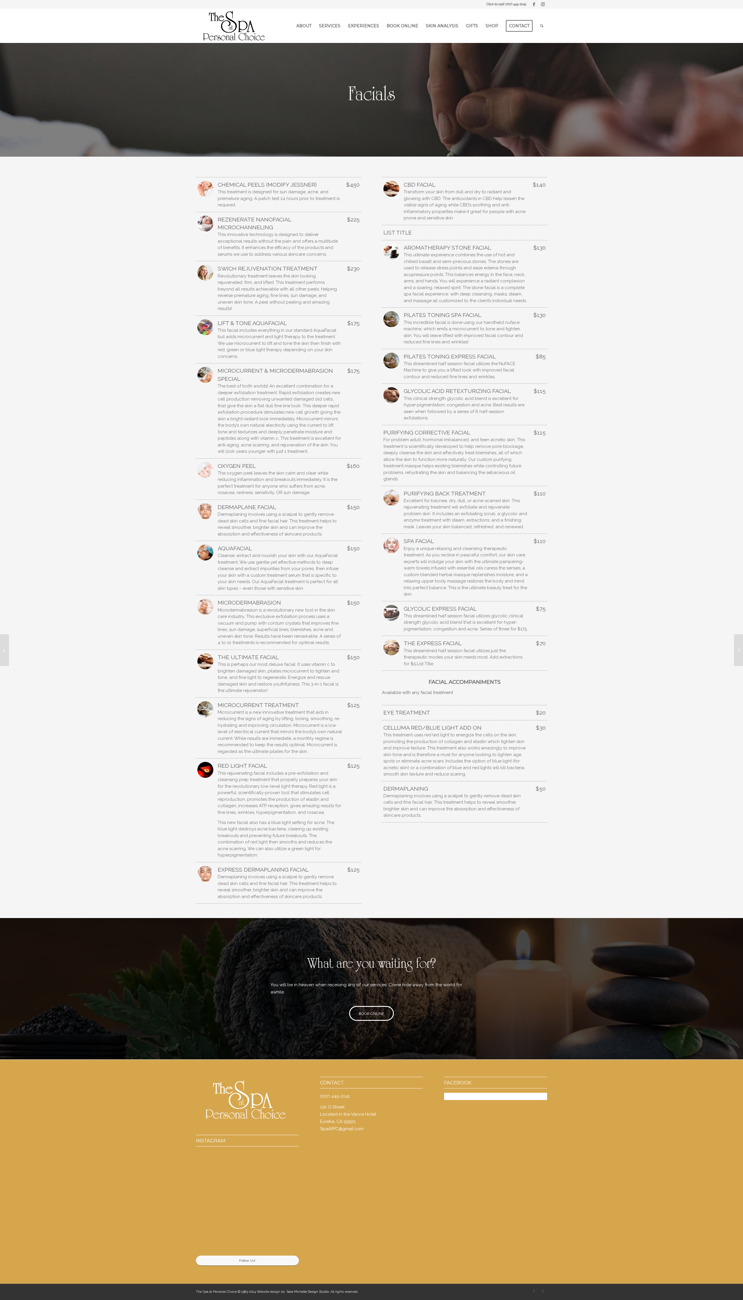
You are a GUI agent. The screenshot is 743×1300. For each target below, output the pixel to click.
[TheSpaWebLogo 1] (233, 26)
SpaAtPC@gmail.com (342, 1128)
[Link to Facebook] (534, 4)
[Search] (541, 26)
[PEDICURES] (738, 650)
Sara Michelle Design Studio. (308, 1292)
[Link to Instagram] (542, 4)
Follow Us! (247, 1260)
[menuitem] (304, 26)
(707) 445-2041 (515, 4)
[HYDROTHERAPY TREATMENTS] (4, 650)
